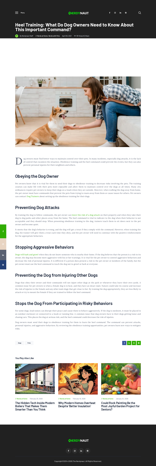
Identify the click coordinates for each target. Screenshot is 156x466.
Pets (29, 343)
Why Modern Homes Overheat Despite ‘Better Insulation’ (77, 404)
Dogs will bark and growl (26, 254)
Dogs (19, 343)
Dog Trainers (33, 196)
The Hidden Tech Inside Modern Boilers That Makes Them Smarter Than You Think (35, 406)
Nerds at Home (42, 36)
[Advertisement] (78, 59)
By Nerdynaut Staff (26, 36)
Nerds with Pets (54, 36)
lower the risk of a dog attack (86, 215)
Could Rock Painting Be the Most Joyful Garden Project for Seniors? (120, 406)
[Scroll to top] (152, 275)
